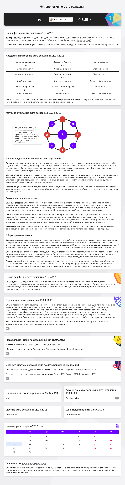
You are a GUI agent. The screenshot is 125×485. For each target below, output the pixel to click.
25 (62, 448)
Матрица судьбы (69, 44)
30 (30, 452)
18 (62, 444)
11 (62, 440)
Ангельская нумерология (34, 463)
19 (78, 444)
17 (46, 444)
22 (14, 448)
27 (95, 448)
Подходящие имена (87, 44)
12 (78, 440)
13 (95, 440)
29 (14, 452)
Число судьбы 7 (84, 40)
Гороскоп (40, 44)
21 (111, 444)
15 (14, 444)
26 (78, 448)
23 (30, 448)
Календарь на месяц (108, 44)
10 (46, 440)
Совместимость (53, 44)
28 (111, 448)
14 (111, 440)
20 (95, 444)
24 (46, 448)
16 (30, 444)
